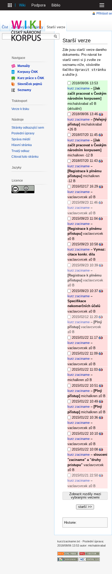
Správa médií (20, 139)
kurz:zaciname (78, 88)
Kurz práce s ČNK (30, 78)
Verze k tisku (20, 109)
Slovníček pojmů (29, 84)
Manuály (23, 66)
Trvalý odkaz (20, 151)
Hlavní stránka (21, 145)
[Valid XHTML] (89, 559)
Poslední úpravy (22, 133)
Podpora (39, 5)
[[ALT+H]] (26, 30)
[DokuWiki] (67, 559)
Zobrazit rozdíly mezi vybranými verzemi (85, 495)
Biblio (56, 5)
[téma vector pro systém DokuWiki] (89, 553)
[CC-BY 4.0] (22, 189)
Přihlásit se (104, 13)
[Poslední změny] (67, 553)
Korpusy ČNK (27, 72)
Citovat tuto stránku (25, 156)
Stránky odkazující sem (27, 127)
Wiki (22, 5)
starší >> (85, 507)
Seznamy (24, 90)
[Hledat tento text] (55, 36)
